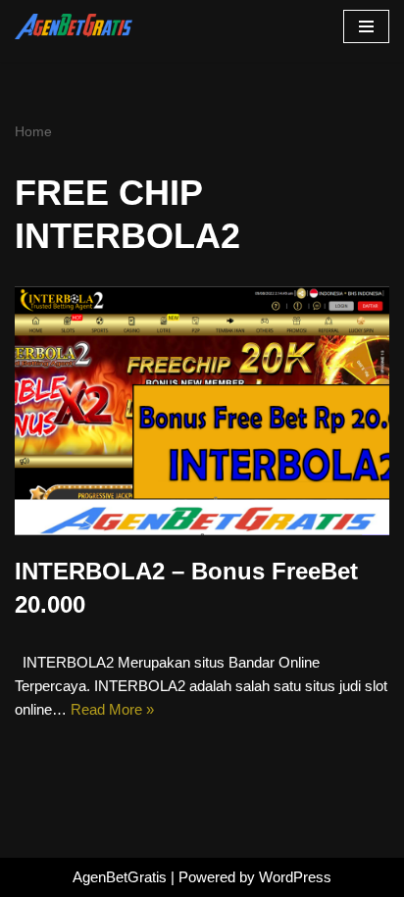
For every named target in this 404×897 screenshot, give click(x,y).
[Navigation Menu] (366, 26)
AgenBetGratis (120, 877)
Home (33, 131)
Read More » (112, 709)
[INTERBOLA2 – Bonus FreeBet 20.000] (202, 411)
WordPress (295, 877)
